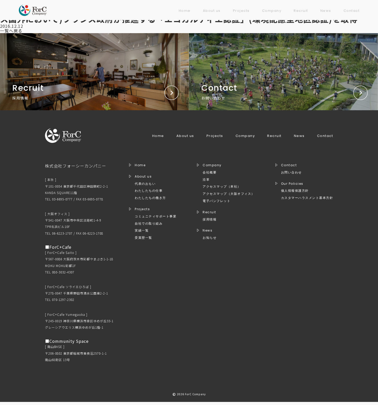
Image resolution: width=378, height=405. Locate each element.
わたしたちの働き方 (150, 198)
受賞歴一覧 (143, 238)
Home (185, 10)
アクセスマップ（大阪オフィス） (229, 194)
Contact (352, 10)
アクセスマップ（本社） (222, 186)
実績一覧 (142, 230)
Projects (241, 10)
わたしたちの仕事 (149, 190)
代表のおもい (145, 184)
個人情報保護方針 (295, 190)
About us (212, 10)
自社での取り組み (149, 223)
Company (272, 10)
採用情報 (210, 219)
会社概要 (210, 172)
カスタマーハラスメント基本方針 (307, 198)
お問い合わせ (291, 172)
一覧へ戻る (11, 30)
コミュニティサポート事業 (155, 216)
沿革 (206, 179)
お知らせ (210, 238)
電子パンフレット (216, 201)
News (325, 10)
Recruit (301, 10)
